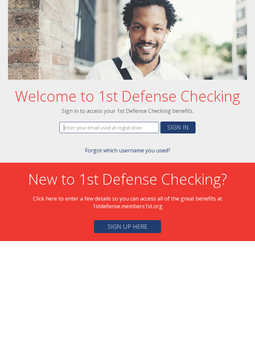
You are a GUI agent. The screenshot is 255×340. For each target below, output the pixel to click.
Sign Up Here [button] (127, 226)
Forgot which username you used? (127, 150)
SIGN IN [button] (178, 127)
